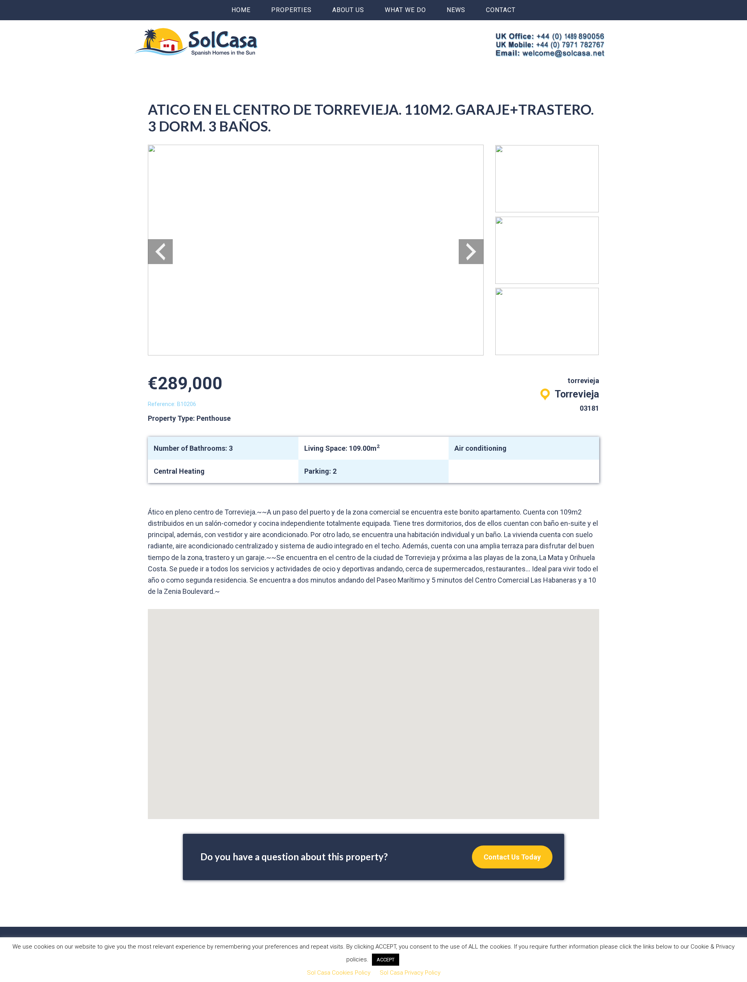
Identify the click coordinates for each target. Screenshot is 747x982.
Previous (160, 251)
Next (471, 251)
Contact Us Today (512, 857)
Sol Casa (196, 41)
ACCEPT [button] (386, 960)
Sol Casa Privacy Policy (410, 972)
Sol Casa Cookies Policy (338, 972)
